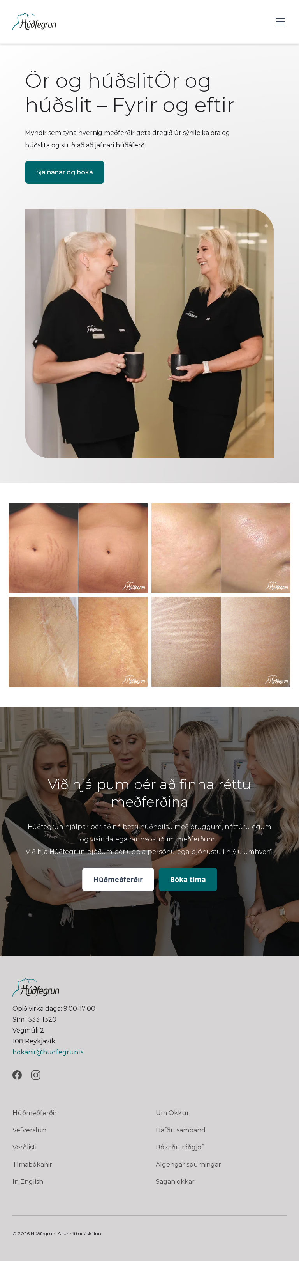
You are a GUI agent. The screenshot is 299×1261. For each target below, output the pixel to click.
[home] (34, 21)
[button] (279, 21)
